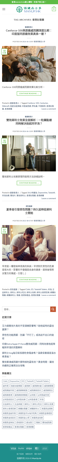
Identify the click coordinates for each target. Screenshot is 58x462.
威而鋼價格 (48, 386)
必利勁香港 (32, 399)
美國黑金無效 (8, 422)
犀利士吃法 (21, 292)
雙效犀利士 (21, 195)
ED (32, 289)
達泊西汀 (30, 422)
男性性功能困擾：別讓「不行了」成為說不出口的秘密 (28, 336)
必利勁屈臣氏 (8, 399)
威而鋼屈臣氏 (35, 390)
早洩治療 (5, 195)
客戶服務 (20, 454)
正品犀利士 (7, 404)
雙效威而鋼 (47, 422)
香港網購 (8, 109)
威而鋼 (27, 386)
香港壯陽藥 (31, 195)
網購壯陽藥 (22, 408)
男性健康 (29, 206)
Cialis (28, 289)
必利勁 (32, 395)
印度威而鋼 (26, 106)
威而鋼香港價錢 (21, 395)
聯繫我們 (29, 454)
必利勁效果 (21, 399)
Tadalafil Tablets (40, 289)
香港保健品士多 (39, 41)
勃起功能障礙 (15, 106)
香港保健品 (25, 295)
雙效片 (13, 195)
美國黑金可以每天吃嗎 (27, 413)
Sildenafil (5, 106)
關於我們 (37, 454)
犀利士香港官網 (43, 292)
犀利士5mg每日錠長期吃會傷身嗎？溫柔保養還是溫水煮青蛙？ (29, 354)
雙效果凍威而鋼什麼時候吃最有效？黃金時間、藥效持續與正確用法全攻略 (28, 363)
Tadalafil (51, 192)
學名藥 (34, 106)
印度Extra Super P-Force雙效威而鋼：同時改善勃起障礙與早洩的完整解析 (28, 345)
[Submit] (53, 309)
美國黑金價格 (47, 408)
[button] (3, 9)
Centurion (44, 103)
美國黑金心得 (23, 418)
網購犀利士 (11, 295)
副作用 (5, 386)
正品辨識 (18, 404)
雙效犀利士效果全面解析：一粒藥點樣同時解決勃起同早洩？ (29, 121)
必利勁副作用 (43, 395)
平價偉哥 (42, 106)
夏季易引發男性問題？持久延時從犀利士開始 (29, 211)
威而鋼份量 (37, 386)
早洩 (50, 289)
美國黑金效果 (37, 418)
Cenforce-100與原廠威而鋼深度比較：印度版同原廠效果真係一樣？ (29, 32)
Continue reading (29, 93)
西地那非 (20, 422)
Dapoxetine (42, 192)
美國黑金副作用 (9, 413)
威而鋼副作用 (8, 390)
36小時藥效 (32, 192)
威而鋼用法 (48, 390)
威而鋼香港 (7, 395)
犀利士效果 (31, 292)
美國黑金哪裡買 (45, 413)
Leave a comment (49, 109)
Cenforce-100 (33, 103)
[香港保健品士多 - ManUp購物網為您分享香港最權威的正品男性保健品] (29, 9)
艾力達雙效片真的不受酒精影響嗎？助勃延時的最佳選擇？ (28, 327)
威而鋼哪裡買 (21, 390)
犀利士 (13, 292)
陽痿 (18, 295)
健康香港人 (29, 27)
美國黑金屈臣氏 (9, 418)
